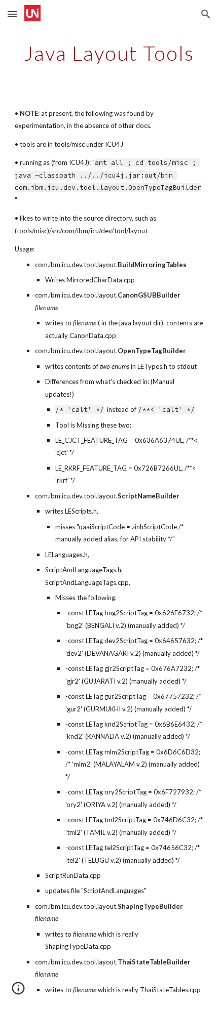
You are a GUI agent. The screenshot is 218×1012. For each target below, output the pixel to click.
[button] (12, 14)
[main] (109, 53)
